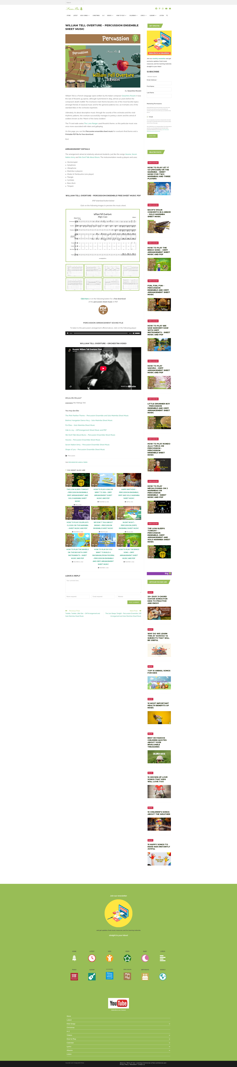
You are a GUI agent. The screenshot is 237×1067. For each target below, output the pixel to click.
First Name (150, 86)
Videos (69, 1035)
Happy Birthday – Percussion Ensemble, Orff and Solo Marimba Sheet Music (129, 494)
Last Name (150, 92)
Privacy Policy (124, 1064)
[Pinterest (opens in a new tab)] (160, 9)
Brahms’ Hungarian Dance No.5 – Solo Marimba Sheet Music (88, 420)
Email (151, 117)
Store (69, 1016)
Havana (128, 154)
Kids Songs (71, 1024)
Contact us (141, 1064)
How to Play (71, 1039)
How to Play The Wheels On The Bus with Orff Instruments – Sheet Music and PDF (77, 554)
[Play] (68, 333)
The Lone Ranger (91, 123)
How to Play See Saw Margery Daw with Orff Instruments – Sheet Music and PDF (159, 330)
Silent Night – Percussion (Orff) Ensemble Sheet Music (129, 525)
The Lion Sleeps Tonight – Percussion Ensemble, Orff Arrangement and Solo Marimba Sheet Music (78, 495)
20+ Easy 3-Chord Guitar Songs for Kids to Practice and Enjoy (157, 599)
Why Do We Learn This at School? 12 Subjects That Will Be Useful (158, 636)
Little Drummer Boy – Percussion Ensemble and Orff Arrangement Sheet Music (159, 408)
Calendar (70, 1043)
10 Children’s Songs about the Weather (159, 813)
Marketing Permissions (154, 104)
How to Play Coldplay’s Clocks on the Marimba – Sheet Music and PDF (77, 525)
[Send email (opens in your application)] (170, 9)
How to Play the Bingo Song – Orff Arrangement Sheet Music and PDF (128, 554)
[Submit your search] (82, 2)
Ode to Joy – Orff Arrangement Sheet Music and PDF (86, 430)
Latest (69, 1020)
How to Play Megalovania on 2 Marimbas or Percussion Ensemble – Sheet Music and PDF (158, 491)
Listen (69, 1054)
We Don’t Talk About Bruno (89, 157)
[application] (103, 333)
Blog (150, 592)
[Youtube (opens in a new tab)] (167, 9)
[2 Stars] (67, 403)
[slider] (137, 333)
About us (122, 1063)
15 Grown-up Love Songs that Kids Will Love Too (158, 779)
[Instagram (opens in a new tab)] (163, 9)
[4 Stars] (70, 403)
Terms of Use (131, 1063)
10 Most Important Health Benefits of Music (158, 705)
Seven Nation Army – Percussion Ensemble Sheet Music (87, 445)
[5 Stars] (72, 403)
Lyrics (69, 1046)
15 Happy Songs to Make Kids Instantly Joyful (159, 846)
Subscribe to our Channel (118, 1010)
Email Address (152, 80)
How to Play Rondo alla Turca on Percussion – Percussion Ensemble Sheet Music (159, 449)
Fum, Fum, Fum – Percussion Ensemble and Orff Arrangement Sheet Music (159, 290)
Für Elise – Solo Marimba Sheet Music (80, 425)
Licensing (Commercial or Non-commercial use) (151, 1063)
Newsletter (133, 1064)
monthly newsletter (159, 58)
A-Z (68, 1031)
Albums (70, 1050)
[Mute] (134, 333)
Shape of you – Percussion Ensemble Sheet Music (85, 449)
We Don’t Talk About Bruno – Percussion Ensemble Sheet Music (90, 435)
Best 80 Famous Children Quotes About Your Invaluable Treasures (157, 742)
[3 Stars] (69, 403)
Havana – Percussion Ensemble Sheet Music (82, 440)
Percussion (71, 455)
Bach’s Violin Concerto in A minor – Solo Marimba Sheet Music (159, 213)
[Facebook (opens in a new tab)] (157, 9)
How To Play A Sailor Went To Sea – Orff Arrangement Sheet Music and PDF (103, 494)
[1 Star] (66, 403)
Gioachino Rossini (129, 96)
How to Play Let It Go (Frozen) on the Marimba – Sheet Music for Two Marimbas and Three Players (159, 173)
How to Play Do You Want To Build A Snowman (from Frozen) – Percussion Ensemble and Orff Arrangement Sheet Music (103, 557)
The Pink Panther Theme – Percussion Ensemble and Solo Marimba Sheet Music (97, 416)
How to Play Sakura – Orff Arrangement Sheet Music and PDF (159, 369)
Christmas (71, 1027)
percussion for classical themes (77, 462)
